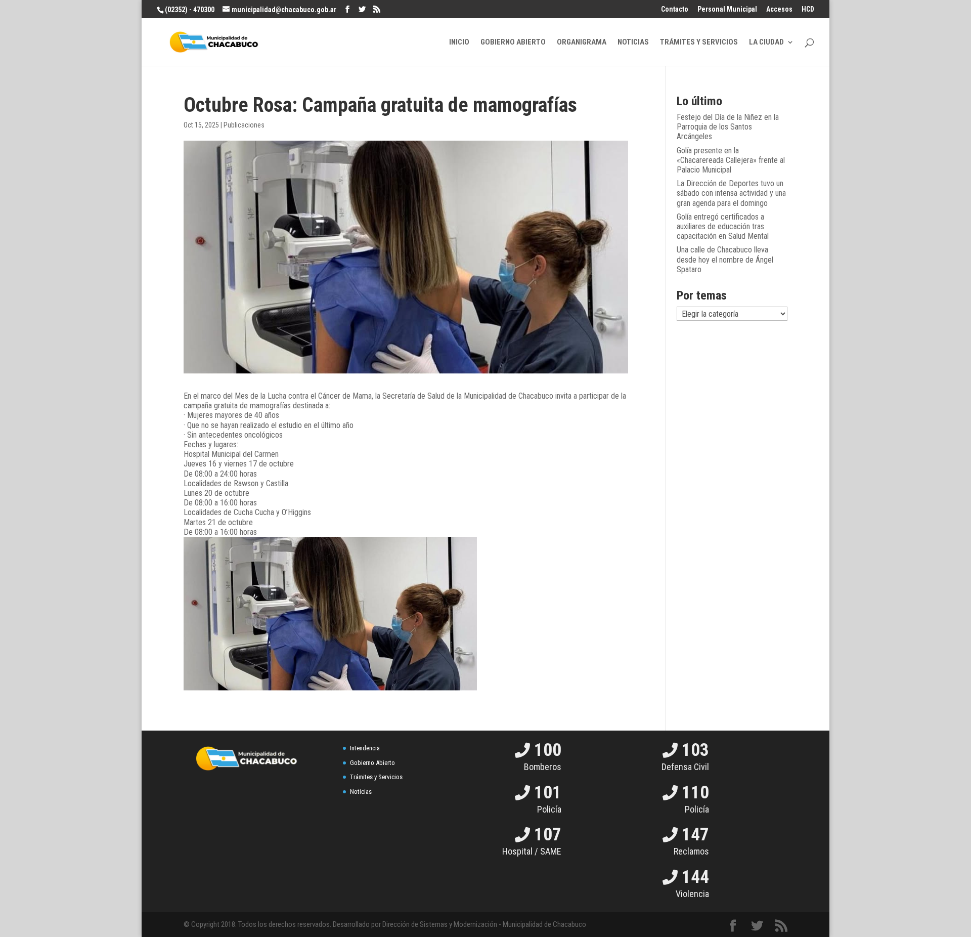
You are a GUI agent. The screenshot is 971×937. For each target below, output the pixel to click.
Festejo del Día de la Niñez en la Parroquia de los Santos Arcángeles (728, 126)
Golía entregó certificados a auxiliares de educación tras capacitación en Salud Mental (723, 226)
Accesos (779, 9)
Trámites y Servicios (376, 777)
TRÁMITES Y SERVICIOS (699, 42)
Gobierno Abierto (372, 762)
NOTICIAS (633, 42)
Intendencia (365, 748)
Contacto (674, 9)
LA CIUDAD (766, 42)
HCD (808, 9)
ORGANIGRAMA (581, 42)
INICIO (459, 42)
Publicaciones (244, 125)
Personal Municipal (727, 9)
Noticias (361, 791)
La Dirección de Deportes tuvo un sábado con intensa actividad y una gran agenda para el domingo (731, 193)
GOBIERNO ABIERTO (513, 42)
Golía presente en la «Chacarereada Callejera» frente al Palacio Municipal (731, 160)
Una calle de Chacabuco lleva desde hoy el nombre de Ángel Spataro (725, 259)
